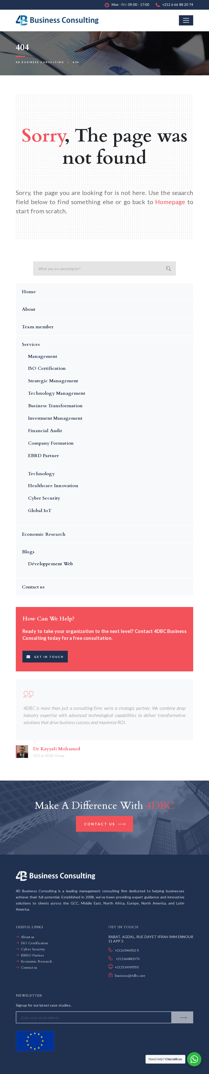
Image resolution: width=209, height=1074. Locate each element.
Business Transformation (55, 406)
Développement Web (50, 564)
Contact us (33, 587)
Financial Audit (45, 431)
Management (42, 356)
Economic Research (44, 534)
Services (31, 344)
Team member (38, 327)
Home (29, 292)
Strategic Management (53, 381)
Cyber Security (44, 498)
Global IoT (39, 510)
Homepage (170, 201)
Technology (41, 474)
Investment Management (55, 418)
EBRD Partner (43, 456)
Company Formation (51, 443)
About (28, 309)
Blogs (28, 552)
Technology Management (56, 393)
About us (27, 937)
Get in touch (49, 656)
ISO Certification (47, 368)
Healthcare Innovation (53, 486)
